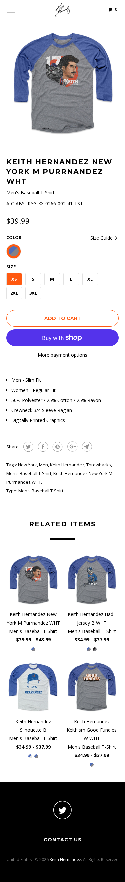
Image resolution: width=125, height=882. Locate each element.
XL (90, 279)
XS (14, 279)
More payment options (62, 355)
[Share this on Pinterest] (57, 447)
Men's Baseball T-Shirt (28, 473)
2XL (14, 293)
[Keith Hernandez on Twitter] (63, 810)
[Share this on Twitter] (27, 447)
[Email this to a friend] (86, 447)
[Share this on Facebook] (42, 447)
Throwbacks (98, 465)
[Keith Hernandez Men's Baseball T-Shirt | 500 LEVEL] (62, 83)
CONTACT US (63, 840)
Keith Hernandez (67, 465)
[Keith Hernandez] (62, 10)
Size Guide (102, 238)
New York (27, 465)
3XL (33, 293)
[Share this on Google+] (71, 447)
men (43, 465)
